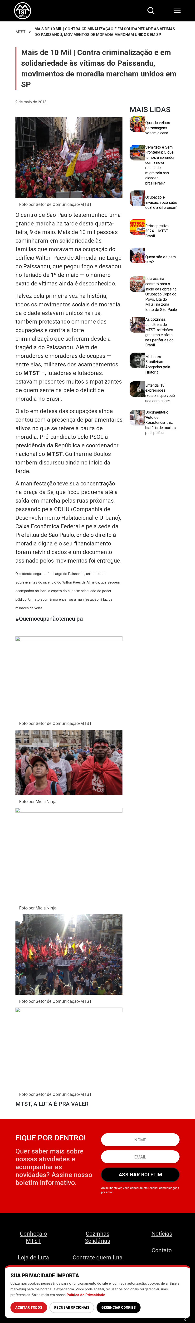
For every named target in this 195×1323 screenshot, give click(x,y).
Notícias (161, 1233)
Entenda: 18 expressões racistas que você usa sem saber (160, 393)
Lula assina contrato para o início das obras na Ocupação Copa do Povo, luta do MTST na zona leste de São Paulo (161, 294)
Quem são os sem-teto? (161, 260)
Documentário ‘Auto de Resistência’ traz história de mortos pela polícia (160, 422)
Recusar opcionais (71, 1307)
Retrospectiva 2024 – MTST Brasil (157, 231)
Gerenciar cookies (118, 1307)
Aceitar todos (28, 1307)
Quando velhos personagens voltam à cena (157, 127)
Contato (162, 1250)
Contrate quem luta (97, 1257)
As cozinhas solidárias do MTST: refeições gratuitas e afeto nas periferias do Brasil (159, 332)
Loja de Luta (33, 1257)
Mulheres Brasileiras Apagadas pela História (157, 364)
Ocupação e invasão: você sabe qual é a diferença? (161, 202)
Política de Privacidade (86, 1295)
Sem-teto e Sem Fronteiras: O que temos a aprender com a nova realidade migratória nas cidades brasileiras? (160, 165)
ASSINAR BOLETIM (140, 1175)
